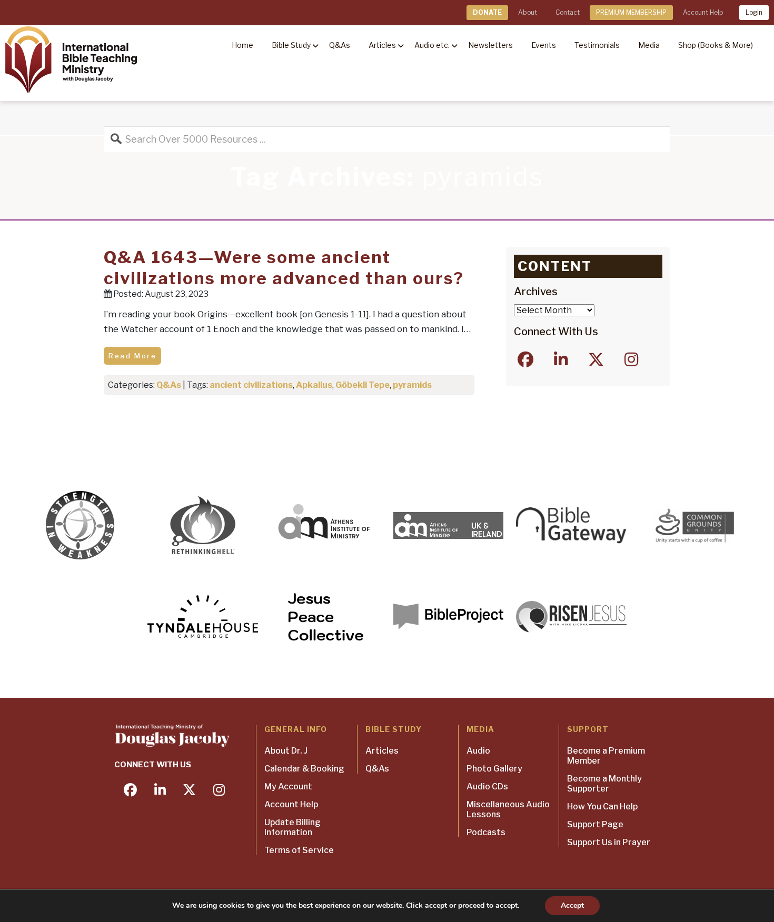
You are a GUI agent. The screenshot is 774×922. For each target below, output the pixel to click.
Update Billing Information (292, 827)
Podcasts (486, 832)
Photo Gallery (494, 769)
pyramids (412, 385)
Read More (132, 356)
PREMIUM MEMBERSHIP (631, 12)
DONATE (487, 12)
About (527, 12)
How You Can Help (602, 806)
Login (754, 12)
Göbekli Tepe (362, 385)
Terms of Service (299, 850)
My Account (288, 786)
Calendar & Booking (304, 769)
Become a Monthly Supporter (604, 784)
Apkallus (314, 385)
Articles (382, 751)
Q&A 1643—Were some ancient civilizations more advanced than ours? (284, 267)
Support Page (595, 824)
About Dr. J (285, 751)
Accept (572, 905)
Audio (478, 751)
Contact (567, 12)
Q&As (168, 385)
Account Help (703, 12)
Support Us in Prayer (608, 842)
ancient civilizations (251, 385)
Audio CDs (487, 786)
